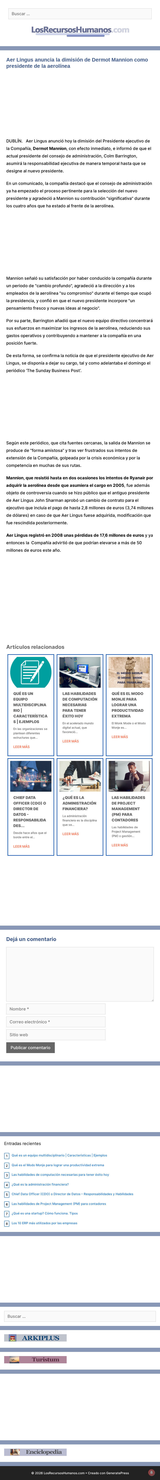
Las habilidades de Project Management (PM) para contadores (128, 808)
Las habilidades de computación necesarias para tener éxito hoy (79, 704)
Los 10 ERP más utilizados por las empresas (44, 1223)
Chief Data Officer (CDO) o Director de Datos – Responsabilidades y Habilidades (72, 1194)
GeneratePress (117, 1473)
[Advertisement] (80, 106)
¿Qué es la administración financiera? (79, 803)
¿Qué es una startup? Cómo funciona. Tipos (45, 1213)
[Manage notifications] (151, 1472)
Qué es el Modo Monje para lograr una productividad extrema (128, 704)
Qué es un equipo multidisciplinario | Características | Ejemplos (59, 1155)
